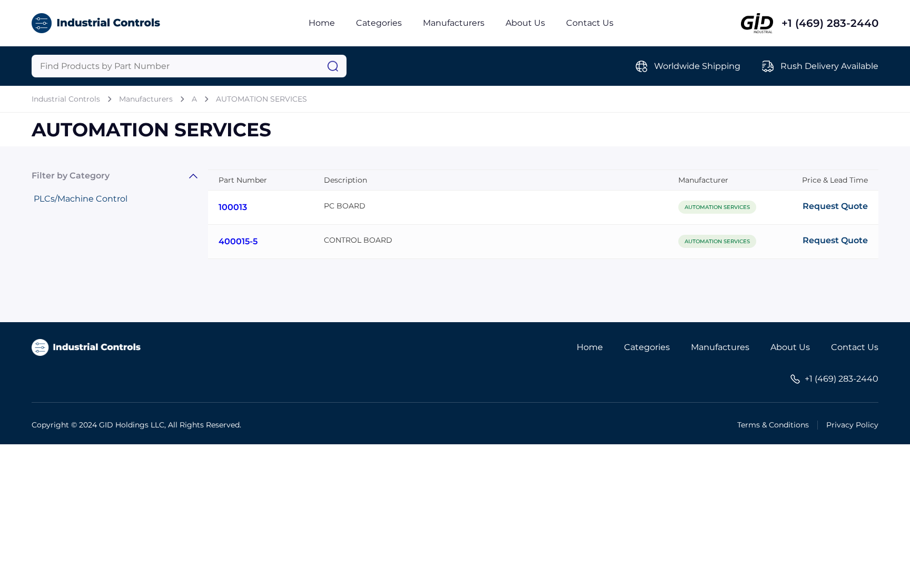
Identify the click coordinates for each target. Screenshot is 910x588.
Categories (379, 23)
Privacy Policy (852, 425)
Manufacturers (453, 23)
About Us (525, 23)
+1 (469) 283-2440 (830, 23)
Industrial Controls (66, 99)
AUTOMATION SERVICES (261, 99)
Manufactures (720, 347)
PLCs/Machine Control (80, 199)
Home (322, 23)
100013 (233, 207)
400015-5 (238, 241)
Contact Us (590, 23)
